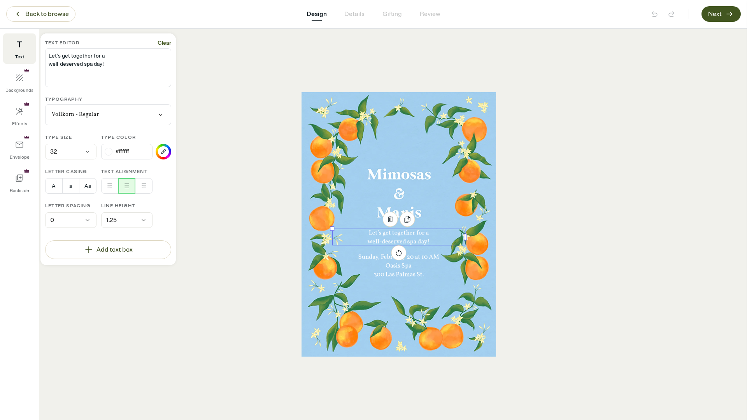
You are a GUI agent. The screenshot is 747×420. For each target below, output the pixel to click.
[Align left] (110, 186)
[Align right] (144, 186)
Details (354, 14)
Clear (164, 43)
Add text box (114, 250)
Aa (87, 186)
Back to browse (47, 14)
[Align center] (127, 186)
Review (430, 14)
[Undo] (654, 14)
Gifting (392, 14)
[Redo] (671, 14)
